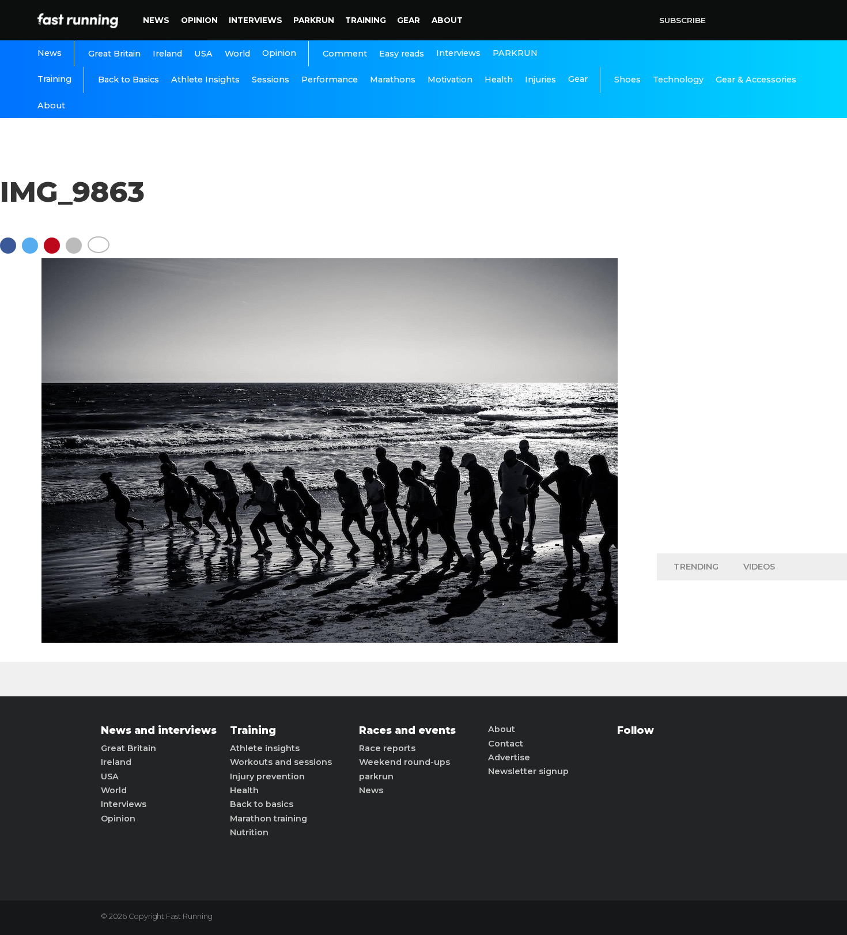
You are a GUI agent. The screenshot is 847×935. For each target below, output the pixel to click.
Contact (505, 744)
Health (499, 79)
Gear (408, 20)
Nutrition (249, 832)
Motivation (450, 79)
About (447, 20)
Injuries (540, 79)
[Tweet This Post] (33, 251)
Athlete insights (265, 748)
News (156, 20)
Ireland (167, 53)
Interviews (255, 20)
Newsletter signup (528, 771)
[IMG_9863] (329, 639)
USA (203, 53)
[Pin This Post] (55, 251)
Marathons (392, 79)
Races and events (407, 730)
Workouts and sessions (281, 762)
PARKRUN (313, 20)
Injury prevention (267, 776)
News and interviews (159, 730)
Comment (345, 53)
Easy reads (401, 53)
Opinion (199, 20)
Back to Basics (128, 79)
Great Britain (114, 53)
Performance (329, 79)
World (237, 53)
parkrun (376, 776)
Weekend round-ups (404, 762)
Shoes (627, 79)
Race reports (387, 748)
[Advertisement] (752, 363)
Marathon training (268, 819)
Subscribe (682, 20)
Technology (678, 79)
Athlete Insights (205, 79)
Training (365, 20)
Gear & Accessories (756, 79)
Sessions (270, 79)
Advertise (509, 757)
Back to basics (261, 804)
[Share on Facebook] (11, 251)
